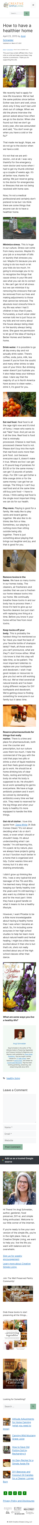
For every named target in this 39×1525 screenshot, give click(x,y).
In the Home (10, 49)
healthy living (13, 1078)
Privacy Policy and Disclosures (18, 1501)
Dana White (21, 824)
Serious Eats (18, 1060)
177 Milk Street (21, 1058)
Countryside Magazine (14, 1063)
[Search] (27, 13)
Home (4, 49)
